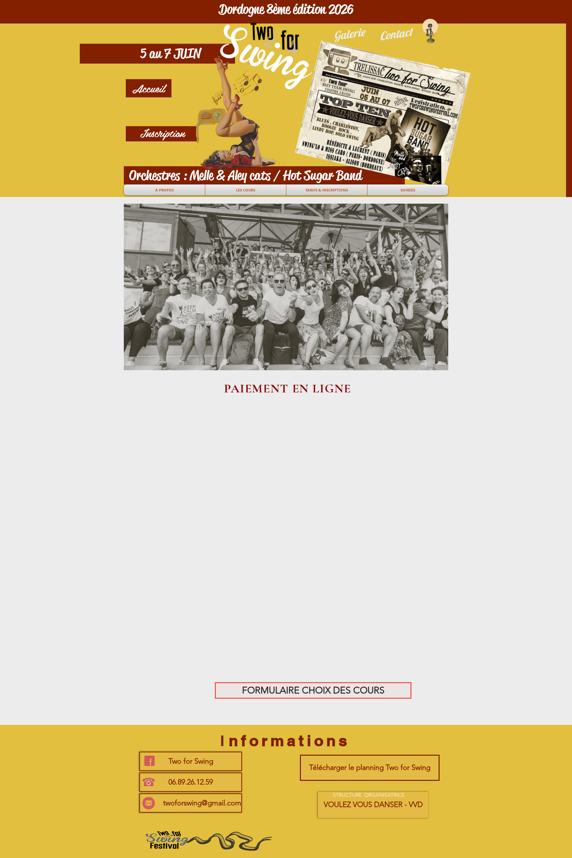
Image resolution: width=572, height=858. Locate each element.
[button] (286, 9)
